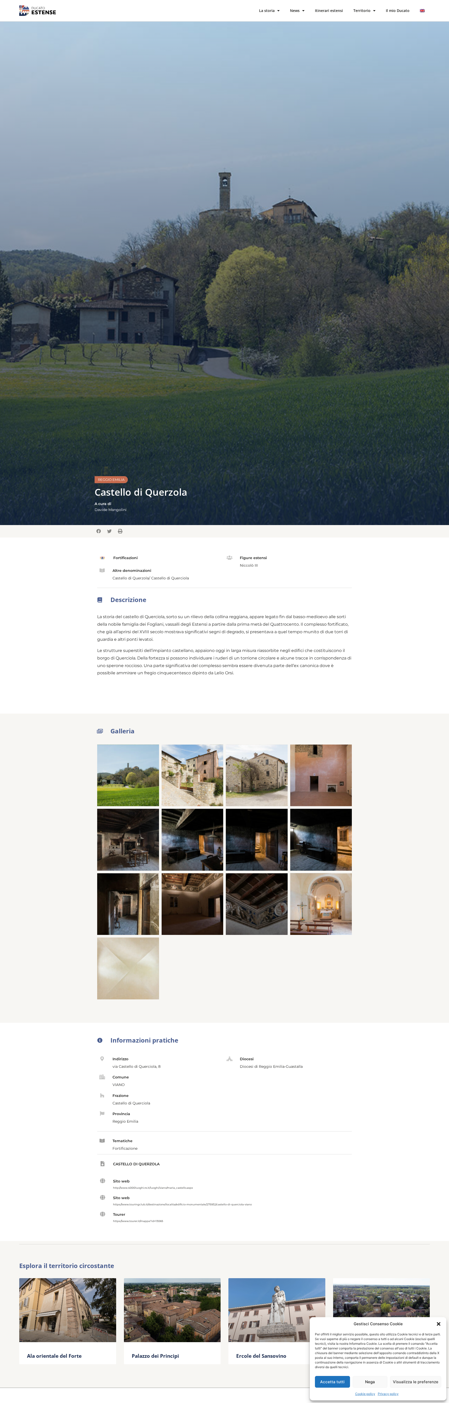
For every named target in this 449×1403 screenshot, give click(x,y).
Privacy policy (388, 1394)
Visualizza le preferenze (415, 1381)
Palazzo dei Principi (155, 1355)
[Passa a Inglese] (422, 11)
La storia (267, 10)
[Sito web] (102, 1181)
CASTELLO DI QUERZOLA (136, 1164)
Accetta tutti (332, 1381)
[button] (438, 1324)
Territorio (362, 10)
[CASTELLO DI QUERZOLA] (102, 1163)
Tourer (119, 1214)
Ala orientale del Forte (54, 1355)
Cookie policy (365, 1394)
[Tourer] (102, 1214)
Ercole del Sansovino (261, 1355)
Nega (370, 1381)
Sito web (121, 1181)
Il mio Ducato (398, 10)
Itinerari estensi (329, 10)
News (295, 10)
